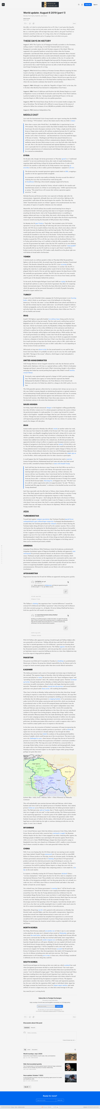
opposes (62, 647)
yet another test (50, 931)
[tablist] (29, 1027)
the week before (35, 935)
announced (48, 854)
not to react (46, 955)
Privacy (12, 1107)
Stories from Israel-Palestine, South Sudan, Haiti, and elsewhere (39, 1056)
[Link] (21, 41)
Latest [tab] (28, 1049)
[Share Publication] (82, 4)
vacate (40, 677)
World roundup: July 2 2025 (32, 1054)
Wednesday (62, 933)
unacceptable (71, 246)
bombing (60, 661)
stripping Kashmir (55, 699)
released (53, 524)
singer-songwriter (48, 521)
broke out (32, 808)
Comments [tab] (26, 1027)
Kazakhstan (30, 182)
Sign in (95, 4)
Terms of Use (57, 1009)
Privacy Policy (61, 1011)
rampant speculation (43, 519)
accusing (63, 264)
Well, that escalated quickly (32, 1064)
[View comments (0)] (29, 23)
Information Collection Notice (49, 1011)
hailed (45, 734)
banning (51, 859)
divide (69, 729)
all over (71, 168)
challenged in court (36, 738)
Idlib (66, 171)
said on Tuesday (45, 810)
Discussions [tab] (34, 1049)
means (73, 121)
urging (63, 281)
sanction (69, 459)
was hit (40, 910)
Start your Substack (47, 1107)
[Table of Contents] (2, 554)
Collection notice (21, 1107)
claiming (35, 604)
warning (54, 888)
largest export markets (61, 985)
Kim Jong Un (48, 481)
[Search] (78, 4)
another (44, 940)
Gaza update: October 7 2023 (33, 1075)
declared (64, 874)
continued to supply (59, 833)
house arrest (45, 689)
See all (26, 1087)
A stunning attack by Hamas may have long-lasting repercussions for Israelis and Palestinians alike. (42, 1078)
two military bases (54, 319)
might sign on (71, 453)
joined (61, 444)
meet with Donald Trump (62, 464)
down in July (43, 349)
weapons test (51, 940)
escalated (67, 965)
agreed (64, 159)
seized (55, 429)
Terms (16, 1107)
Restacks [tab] (33, 1027)
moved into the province (55, 686)
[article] (50, 1056)
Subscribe (88, 4)
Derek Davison (26, 18)
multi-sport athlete (36, 521)
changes (48, 408)
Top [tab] (25, 1049)
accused (59, 949)
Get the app (55, 1107)
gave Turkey (39, 223)
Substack (85, 1107)
